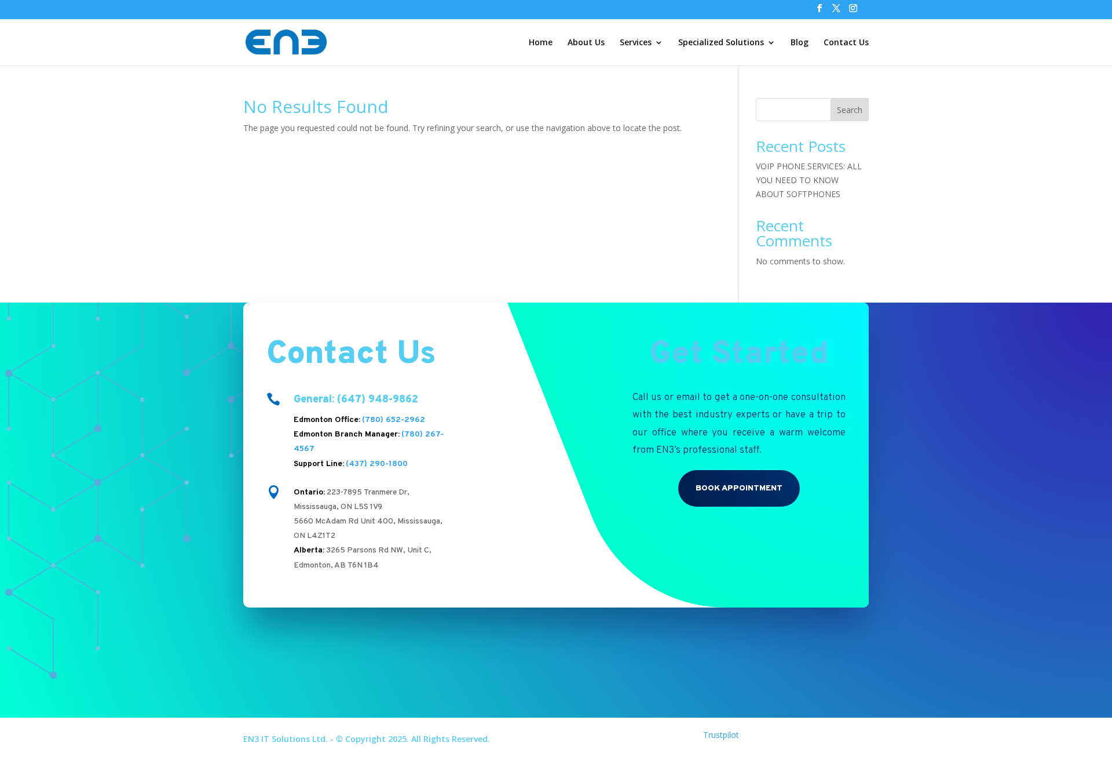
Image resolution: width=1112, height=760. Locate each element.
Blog (800, 43)
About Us (586, 43)
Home (541, 43)
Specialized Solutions (721, 43)
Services (636, 43)
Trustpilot (721, 734)
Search (849, 109)
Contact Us (846, 43)
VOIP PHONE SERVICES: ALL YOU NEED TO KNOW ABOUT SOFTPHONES (809, 180)
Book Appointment (739, 488)
